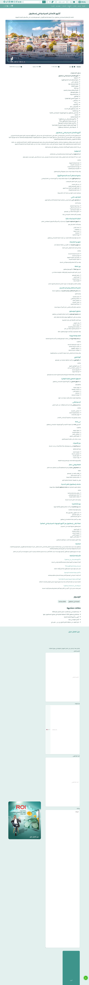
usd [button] (5, 6)
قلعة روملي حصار (74, 106)
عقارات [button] (74, 6)
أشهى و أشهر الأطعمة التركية (71, 617)
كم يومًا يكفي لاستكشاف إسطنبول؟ (67, 127)
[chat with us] (86, 978)
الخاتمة (76, 115)
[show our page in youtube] (12, 2)
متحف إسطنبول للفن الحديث (71, 109)
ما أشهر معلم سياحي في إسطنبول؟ (67, 119)
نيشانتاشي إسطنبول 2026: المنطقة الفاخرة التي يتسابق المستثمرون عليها (61, 614)
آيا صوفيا (76, 78)
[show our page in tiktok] (7, 2)
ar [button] (10, 6)
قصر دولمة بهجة (74, 94)
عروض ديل (58, 6)
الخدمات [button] (64, 6)
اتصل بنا (53, 6)
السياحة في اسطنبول (73, 601)
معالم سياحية (62, 601)
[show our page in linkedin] (9, 2)
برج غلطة (76, 88)
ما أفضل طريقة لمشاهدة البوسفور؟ (67, 123)
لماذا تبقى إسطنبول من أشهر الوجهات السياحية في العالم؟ (64, 113)
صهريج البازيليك (74, 86)
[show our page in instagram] (15, 2)
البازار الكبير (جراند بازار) (73, 84)
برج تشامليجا (75, 111)
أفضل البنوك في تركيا (74, 619)
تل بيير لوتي (75, 100)
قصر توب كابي (74, 82)
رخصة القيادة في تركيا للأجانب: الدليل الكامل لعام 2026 (65, 612)
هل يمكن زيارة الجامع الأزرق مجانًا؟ (67, 121)
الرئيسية (83, 6)
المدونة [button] (69, 6)
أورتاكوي (76, 96)
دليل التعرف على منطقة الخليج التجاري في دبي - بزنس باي (65, 622)
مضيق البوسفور (74, 92)
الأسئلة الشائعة (74, 117)
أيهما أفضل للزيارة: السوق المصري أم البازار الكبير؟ (64, 125)
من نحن (79, 6)
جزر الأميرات (75, 104)
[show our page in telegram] (4, 2)
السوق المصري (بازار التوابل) (71, 98)
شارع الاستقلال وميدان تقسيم (71, 90)
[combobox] (48, 729)
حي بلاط (76, 102)
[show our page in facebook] (16, 2)
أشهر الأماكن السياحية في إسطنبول (68, 76)
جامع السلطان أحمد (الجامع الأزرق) (70, 80)
